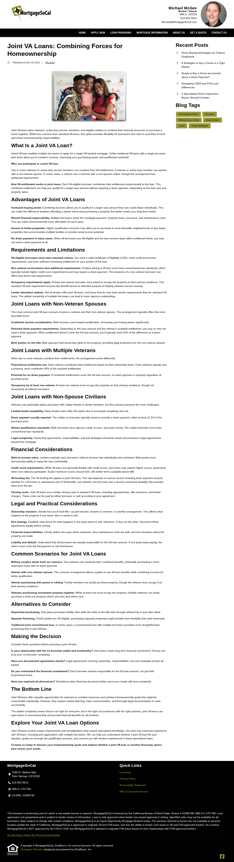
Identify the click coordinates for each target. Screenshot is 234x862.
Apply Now (98, 32)
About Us (179, 32)
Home (82, 32)
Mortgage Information (152, 32)
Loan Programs (120, 32)
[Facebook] (222, 856)
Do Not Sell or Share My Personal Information (33, 835)
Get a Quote (198, 32)
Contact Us (219, 32)
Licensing (125, 772)
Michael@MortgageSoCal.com (179, 22)
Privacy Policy (127, 778)
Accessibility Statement (133, 785)
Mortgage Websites (32, 849)
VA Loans (50, 62)
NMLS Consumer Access (134, 791)
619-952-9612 (188, 18)
